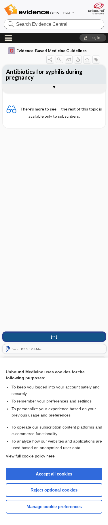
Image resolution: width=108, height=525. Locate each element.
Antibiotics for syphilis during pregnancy (44, 74)
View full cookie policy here (30, 456)
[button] (92, 38)
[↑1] (54, 337)
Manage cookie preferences (54, 506)
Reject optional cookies (54, 489)
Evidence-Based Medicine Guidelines (51, 50)
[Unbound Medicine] (96, 8)
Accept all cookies (54, 473)
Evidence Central (39, 9)
